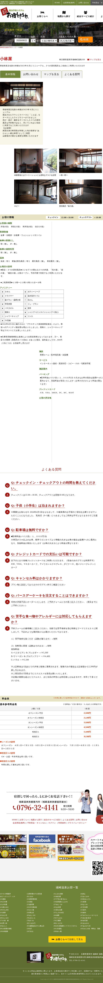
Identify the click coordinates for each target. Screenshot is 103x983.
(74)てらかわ (58, 918)
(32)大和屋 (3, 904)
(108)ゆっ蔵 (58, 931)
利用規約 (62, 823)
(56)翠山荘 (30, 912)
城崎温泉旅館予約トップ (8, 47)
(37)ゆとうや (58, 904)
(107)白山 (30, 931)
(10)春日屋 (57, 896)
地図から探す (64, 16)
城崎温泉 (21, 2)
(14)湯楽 (3, 899)
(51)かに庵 (30, 910)
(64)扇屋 (56, 915)
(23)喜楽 (29, 902)
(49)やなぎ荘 (4, 910)
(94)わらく (3, 926)
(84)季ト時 (3, 923)
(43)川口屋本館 (32, 907)
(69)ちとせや (4, 918)
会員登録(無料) (69, 3)
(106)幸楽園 (4, 931)
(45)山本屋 (57, 907)
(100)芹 (29, 928)
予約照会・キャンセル (36, 823)
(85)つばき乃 (31, 923)
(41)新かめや (4, 907)
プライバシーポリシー (77, 823)
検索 (86, 39)
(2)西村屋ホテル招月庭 (34, 894)
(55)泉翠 (3, 912)
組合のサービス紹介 (52, 820)
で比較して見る (69, 939)
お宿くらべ (42, 16)
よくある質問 (72, 74)
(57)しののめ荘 (59, 912)
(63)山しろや (31, 915)
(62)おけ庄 (3, 915)
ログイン (52, 823)
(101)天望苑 (58, 928)
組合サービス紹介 (85, 16)
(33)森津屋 (30, 904)
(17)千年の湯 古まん (60, 899)
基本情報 (10, 74)
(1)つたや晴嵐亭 (5, 894)
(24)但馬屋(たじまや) (61, 902)
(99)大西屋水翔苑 (6, 928)
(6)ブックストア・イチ (7, 896)
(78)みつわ (30, 920)
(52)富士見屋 (58, 910)
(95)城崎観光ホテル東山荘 (35, 926)
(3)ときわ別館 (58, 894)
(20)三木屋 (3, 902)
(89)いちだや (58, 923)
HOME (57, 3)
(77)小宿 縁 (4, 920)
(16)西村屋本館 (32, 899)
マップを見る (95, 60)
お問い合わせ (83, 3)
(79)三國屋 (57, 920)
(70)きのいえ (31, 918)
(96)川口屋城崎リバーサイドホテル (65, 926)
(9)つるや (30, 896)
